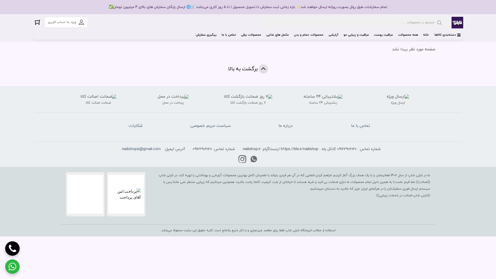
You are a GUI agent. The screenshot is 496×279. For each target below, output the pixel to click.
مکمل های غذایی (277, 35)
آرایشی (333, 35)
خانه (426, 35)
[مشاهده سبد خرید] (37, 22)
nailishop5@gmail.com (141, 149)
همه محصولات (408, 35)
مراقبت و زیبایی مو (356, 35)
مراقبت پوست (383, 35)
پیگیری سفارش (206, 35)
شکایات (136, 126)
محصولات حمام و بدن (308, 35)
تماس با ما (229, 35)
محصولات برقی (251, 35)
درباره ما (285, 126)
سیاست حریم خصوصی (210, 126)
